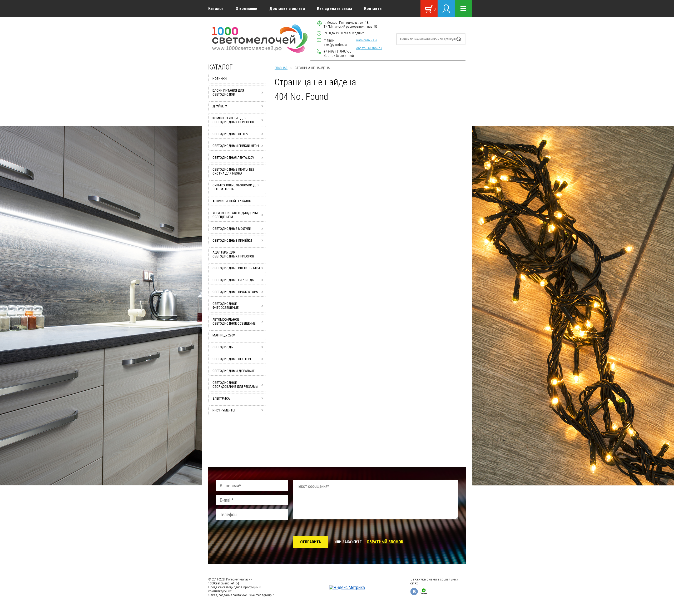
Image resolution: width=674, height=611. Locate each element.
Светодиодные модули (231, 229)
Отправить (310, 542)
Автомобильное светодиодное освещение (233, 321)
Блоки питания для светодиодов (228, 92)
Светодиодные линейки (232, 240)
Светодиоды (223, 347)
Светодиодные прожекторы (235, 292)
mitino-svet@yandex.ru (335, 42)
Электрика (221, 398)
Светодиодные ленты (230, 134)
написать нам (366, 40)
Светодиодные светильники (236, 268)
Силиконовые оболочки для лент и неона (235, 187)
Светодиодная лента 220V (233, 158)
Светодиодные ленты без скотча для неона (233, 171)
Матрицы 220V (223, 335)
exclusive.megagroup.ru (258, 595)
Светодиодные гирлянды (233, 280)
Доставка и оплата (287, 8)
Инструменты (223, 410)
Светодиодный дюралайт (233, 371)
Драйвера (219, 106)
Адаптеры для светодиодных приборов (233, 254)
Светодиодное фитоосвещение (225, 306)
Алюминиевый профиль (231, 201)
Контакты (373, 8)
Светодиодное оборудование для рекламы (235, 385)
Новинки (219, 79)
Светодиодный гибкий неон (235, 146)
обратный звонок (369, 48)
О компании (246, 8)
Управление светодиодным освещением (235, 215)
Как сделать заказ (334, 8)
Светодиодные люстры (231, 359)
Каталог (216, 8)
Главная (281, 68)
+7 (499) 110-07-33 (337, 51)
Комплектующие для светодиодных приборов (233, 120)
